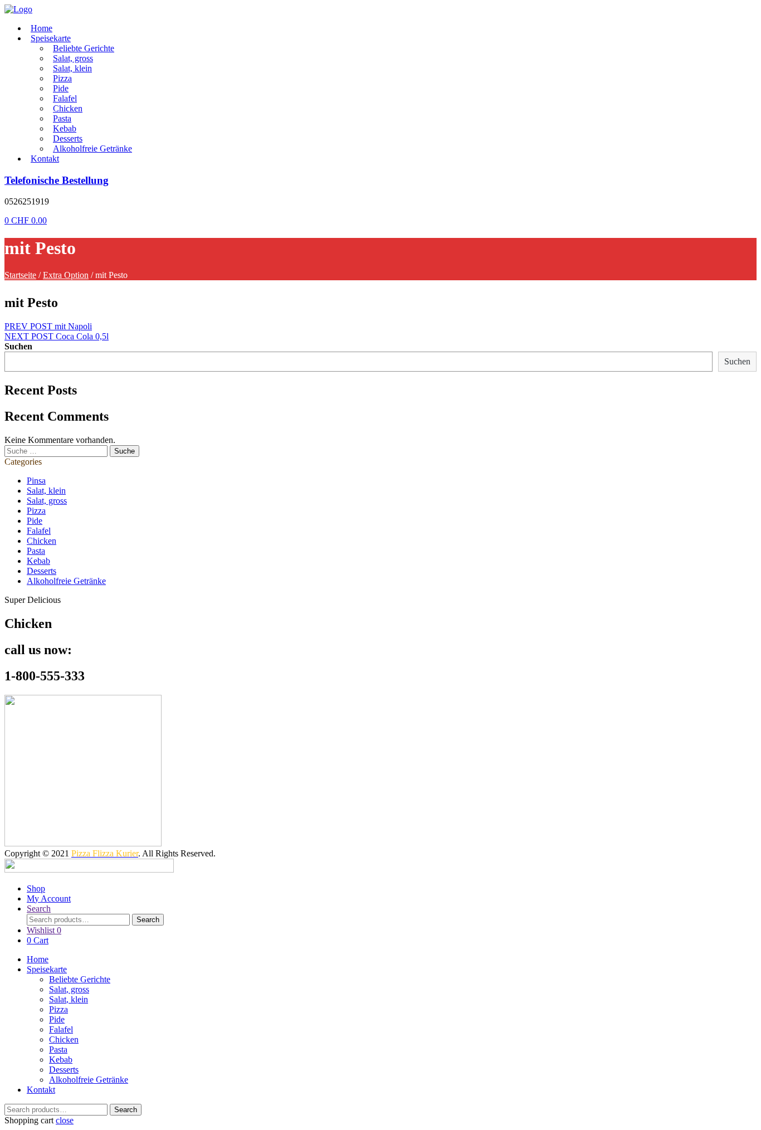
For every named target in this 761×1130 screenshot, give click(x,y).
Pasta (62, 118)
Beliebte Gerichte (83, 48)
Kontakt (45, 158)
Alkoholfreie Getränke (92, 148)
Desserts (67, 138)
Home (41, 28)
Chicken (67, 108)
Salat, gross (73, 58)
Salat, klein (72, 68)
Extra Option (66, 275)
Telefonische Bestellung (56, 180)
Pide (61, 88)
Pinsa (36, 480)
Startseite (20, 275)
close (65, 1120)
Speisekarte (51, 38)
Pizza (62, 78)
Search (147, 919)
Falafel (65, 98)
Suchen (18, 346)
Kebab (64, 128)
